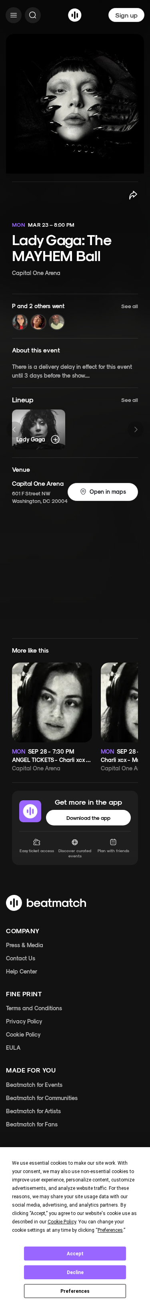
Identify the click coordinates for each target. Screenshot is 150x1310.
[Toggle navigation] (14, 15)
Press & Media (24, 945)
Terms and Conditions (34, 1008)
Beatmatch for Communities (42, 1097)
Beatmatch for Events (34, 1084)
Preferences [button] (110, 1230)
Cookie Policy (23, 1034)
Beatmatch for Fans (32, 1124)
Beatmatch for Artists (33, 1111)
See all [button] (129, 400)
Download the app (88, 818)
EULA (13, 1047)
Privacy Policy (24, 1021)
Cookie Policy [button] (62, 1222)
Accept (75, 1254)
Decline (75, 1272)
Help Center (21, 971)
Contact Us (20, 958)
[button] (75, 316)
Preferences (75, 1291)
